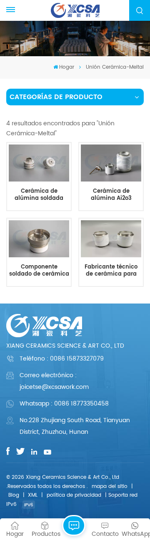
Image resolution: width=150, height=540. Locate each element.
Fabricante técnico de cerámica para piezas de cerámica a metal (111, 271)
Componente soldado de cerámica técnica (39, 271)
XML (33, 495)
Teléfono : (62, 358)
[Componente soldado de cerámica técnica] (39, 238)
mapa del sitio (110, 486)
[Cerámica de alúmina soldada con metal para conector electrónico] (39, 163)
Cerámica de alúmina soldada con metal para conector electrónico (39, 195)
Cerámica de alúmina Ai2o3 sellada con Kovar (111, 195)
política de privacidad (74, 495)
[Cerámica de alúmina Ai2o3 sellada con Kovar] (111, 163)
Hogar (66, 67)
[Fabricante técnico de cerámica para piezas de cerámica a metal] (111, 238)
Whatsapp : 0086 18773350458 (64, 403)
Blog (13, 495)
